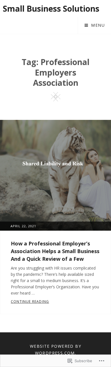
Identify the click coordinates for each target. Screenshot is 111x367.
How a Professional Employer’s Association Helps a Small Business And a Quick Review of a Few (55, 251)
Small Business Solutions (51, 8)
